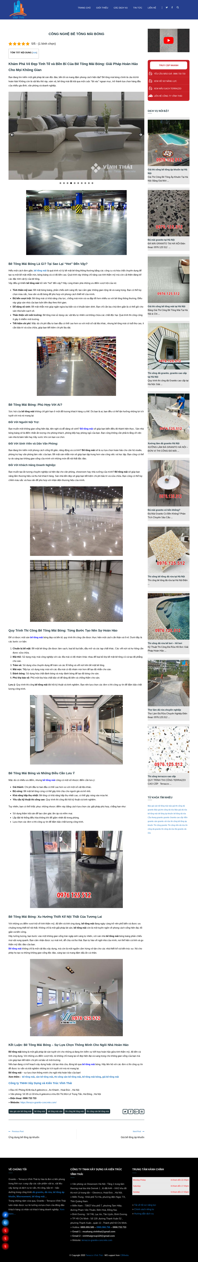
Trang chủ (84, 7)
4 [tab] (71, 183)
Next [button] (140, 135)
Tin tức (137, 7)
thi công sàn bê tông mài (67, 1076)
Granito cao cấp (176, 817)
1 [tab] (60, 183)
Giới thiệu (102, 7)
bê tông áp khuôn (165, 814)
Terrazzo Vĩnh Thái (94, 1255)
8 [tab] (85, 183)
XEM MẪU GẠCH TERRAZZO (167, 88)
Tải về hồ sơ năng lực (145, 1205)
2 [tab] (64, 183)
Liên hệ (152, 7)
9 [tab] (89, 183)
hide (35, 52)
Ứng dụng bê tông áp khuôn (24, 1137)
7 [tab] (82, 183)
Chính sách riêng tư (144, 1209)
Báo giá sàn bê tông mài (20, 1111)
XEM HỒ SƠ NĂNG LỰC (165, 81)
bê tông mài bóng (91, 1076)
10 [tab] (92, 183)
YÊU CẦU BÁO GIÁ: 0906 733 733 (169, 74)
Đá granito (179, 829)
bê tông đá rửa (180, 814)
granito (166, 817)
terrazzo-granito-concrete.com (97, 1240)
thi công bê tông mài (74, 1111)
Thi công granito (160, 825)
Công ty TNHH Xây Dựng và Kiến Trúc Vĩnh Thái (40, 1083)
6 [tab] (78, 183)
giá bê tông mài (110, 1076)
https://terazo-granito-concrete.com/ (38, 1102)
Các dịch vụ (121, 7)
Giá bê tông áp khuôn (132, 1137)
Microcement (24, 1196)
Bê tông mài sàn (55, 1111)
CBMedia (124, 1255)
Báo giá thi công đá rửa (164, 810)
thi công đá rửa (167, 829)
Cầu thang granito (155, 817)
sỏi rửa (167, 821)
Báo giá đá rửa (180, 810)
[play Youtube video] (168, 40)
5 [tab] (74, 183)
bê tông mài (28, 1076)
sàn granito (159, 821)
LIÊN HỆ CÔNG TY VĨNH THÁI (168, 96)
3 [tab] (67, 183)
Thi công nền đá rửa (176, 825)
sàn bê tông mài (44, 1076)
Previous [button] (12, 135)
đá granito (37, 1192)
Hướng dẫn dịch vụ (144, 1213)
